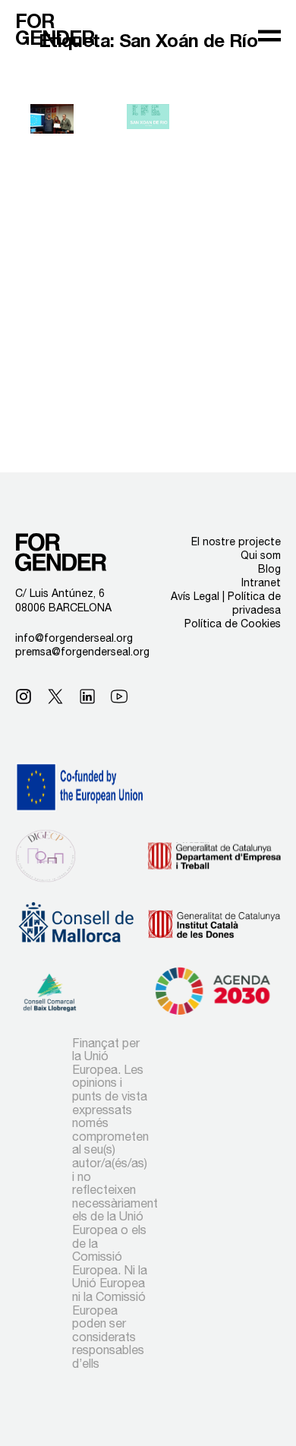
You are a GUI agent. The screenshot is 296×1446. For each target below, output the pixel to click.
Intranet (261, 582)
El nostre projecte (236, 541)
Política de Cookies (232, 623)
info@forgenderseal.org (74, 638)
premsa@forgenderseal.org (82, 652)
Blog (269, 569)
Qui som (261, 555)
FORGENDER (55, 29)
